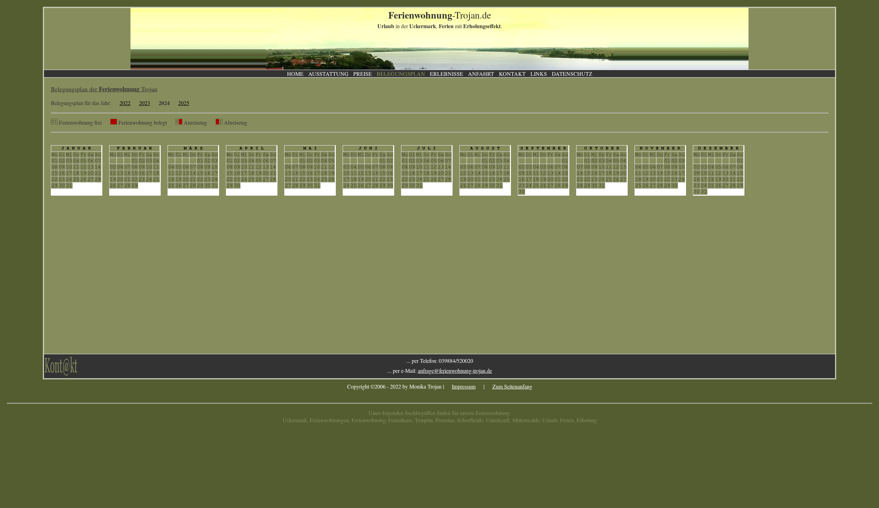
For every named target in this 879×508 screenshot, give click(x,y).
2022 (124, 102)
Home (295, 73)
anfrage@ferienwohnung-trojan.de (455, 370)
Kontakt (512, 73)
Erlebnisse (446, 73)
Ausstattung (328, 73)
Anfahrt (481, 73)
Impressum (464, 386)
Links (538, 73)
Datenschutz (572, 73)
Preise (362, 73)
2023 (144, 102)
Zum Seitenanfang (512, 386)
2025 (183, 102)
